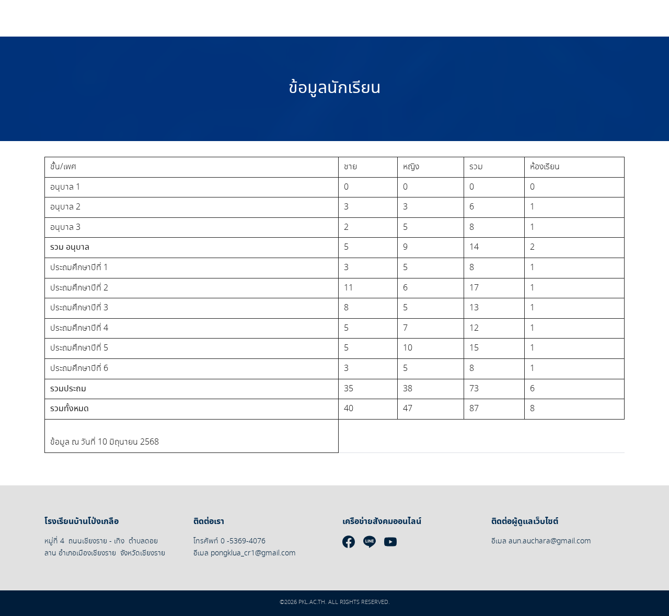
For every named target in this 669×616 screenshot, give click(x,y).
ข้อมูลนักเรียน (335, 88)
